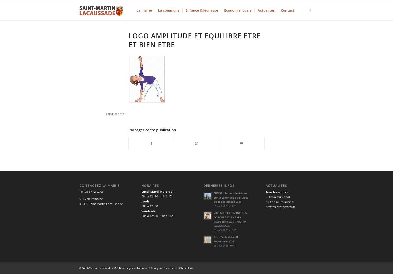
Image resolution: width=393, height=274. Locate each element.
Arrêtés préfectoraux (280, 207)
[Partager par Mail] (241, 143)
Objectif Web (187, 268)
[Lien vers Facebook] (310, 10)
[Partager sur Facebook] (151, 143)
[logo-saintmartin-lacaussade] (101, 10)
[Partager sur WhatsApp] (196, 143)
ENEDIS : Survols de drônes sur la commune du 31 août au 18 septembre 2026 (231, 198)
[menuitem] (144, 10)
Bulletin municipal (278, 197)
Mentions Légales (124, 268)
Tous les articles (277, 192)
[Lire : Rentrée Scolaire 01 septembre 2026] (208, 240)
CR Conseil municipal (280, 202)
